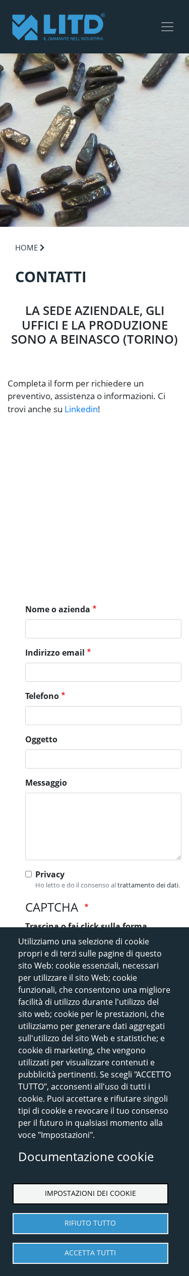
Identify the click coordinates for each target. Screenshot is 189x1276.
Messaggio (46, 782)
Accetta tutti (90, 1252)
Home (26, 247)
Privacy (50, 874)
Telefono (42, 695)
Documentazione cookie (86, 1156)
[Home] (58, 26)
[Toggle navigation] (167, 26)
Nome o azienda (57, 609)
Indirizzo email (55, 652)
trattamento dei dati (147, 884)
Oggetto (41, 739)
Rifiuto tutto (90, 1223)
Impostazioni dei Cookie (90, 1193)
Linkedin (81, 409)
